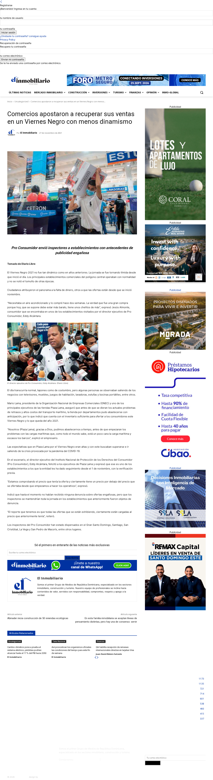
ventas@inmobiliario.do (86, 759)
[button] (202, 92)
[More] (59, 143)
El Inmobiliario (28, 132)
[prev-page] (95, 657)
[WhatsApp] (51, 143)
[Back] (1, 1)
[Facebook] (185, 67)
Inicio (9, 101)
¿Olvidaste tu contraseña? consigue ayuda (23, 36)
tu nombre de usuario (11, 17)
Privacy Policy (7, 39)
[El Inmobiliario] (12, 133)
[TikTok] (32, 750)
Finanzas (101, 641)
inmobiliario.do (21, 777)
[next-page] (98, 657)
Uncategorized (21, 101)
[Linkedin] (195, 67)
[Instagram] (190, 67)
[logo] (30, 80)
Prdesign (42, 777)
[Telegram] (36, 143)
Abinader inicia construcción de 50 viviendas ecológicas (37, 618)
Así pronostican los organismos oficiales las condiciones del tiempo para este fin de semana (71, 650)
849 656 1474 (109, 759)
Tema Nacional (59, 641)
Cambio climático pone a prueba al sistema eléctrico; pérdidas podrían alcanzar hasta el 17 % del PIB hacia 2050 (26, 650)
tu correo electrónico (11, 55)
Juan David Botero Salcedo (109, 654)
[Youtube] (204, 67)
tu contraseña (7, 28)
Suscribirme (72, 557)
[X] (199, 67)
